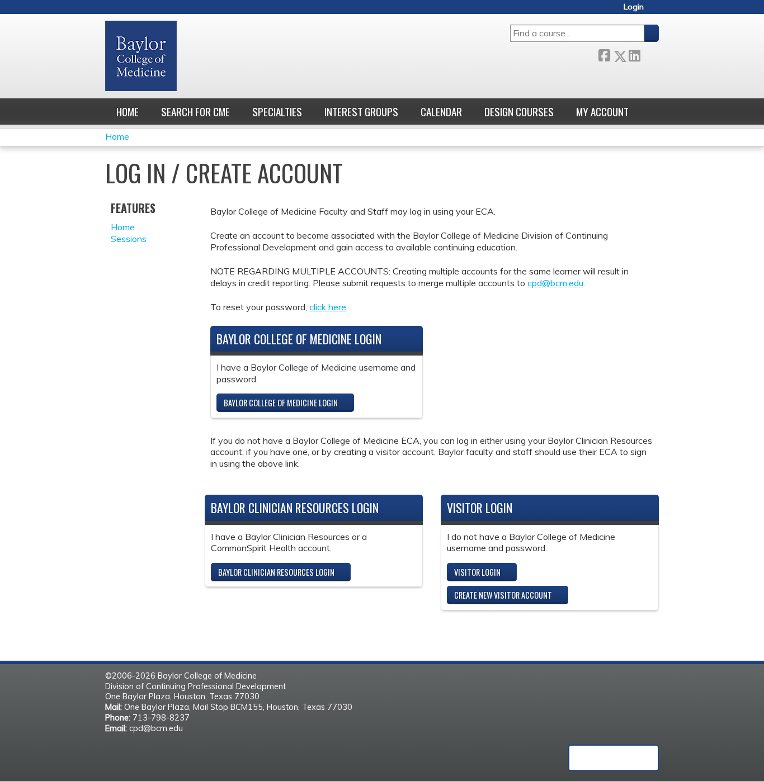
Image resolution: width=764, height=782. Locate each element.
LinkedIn (634, 54)
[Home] (141, 56)
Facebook (604, 54)
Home (127, 111)
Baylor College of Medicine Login (281, 403)
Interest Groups (361, 111)
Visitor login (477, 572)
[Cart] (655, 11)
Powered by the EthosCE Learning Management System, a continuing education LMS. (613, 758)
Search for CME (195, 111)
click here (327, 306)
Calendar (441, 111)
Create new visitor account (503, 595)
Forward (649, 53)
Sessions (129, 238)
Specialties (277, 111)
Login (634, 7)
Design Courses (519, 111)
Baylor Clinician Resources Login (276, 572)
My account (602, 111)
